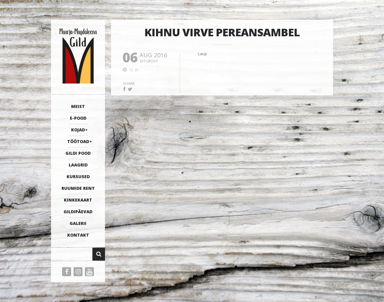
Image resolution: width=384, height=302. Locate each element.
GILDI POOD (78, 153)
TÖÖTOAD (78, 141)
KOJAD (78, 130)
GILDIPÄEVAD (78, 211)
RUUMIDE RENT (78, 188)
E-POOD (78, 118)
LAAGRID (78, 165)
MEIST (78, 106)
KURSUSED (78, 176)
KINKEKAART (78, 200)
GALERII (78, 223)
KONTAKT (78, 235)
